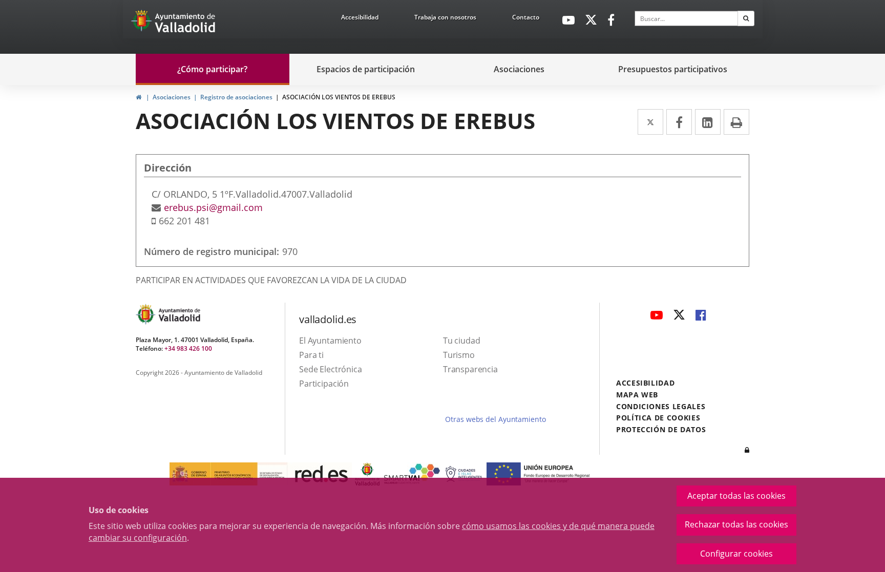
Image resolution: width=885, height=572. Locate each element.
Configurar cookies (736, 553)
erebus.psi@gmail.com (213, 207)
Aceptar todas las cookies (736, 495)
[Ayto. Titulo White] (185, 23)
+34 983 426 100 (188, 348)
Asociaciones (172, 97)
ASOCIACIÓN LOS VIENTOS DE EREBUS (338, 97)
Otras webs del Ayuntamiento (495, 419)
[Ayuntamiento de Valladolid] (142, 23)
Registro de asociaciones (236, 97)
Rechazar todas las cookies (736, 524)
